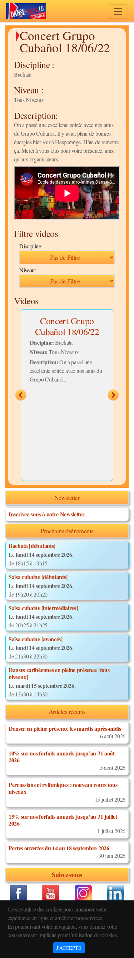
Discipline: (30, 246)
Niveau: (27, 270)
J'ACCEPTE (68, 947)
